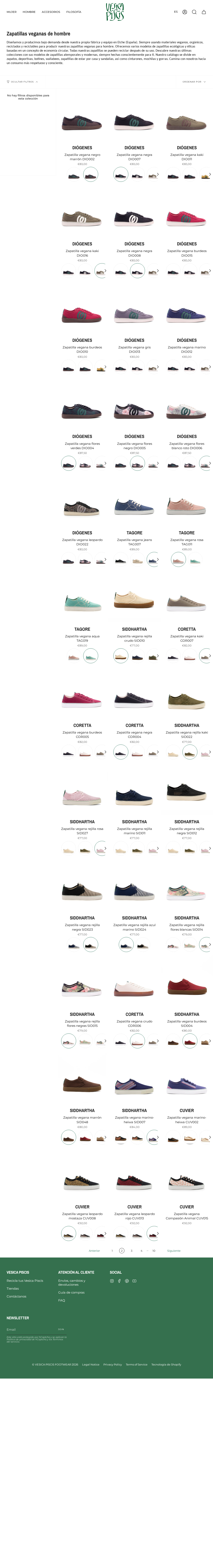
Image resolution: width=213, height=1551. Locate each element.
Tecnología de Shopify (166, 1364)
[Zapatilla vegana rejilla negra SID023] (82, 885)
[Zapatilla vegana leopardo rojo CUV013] (134, 1174)
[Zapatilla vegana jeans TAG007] (134, 500)
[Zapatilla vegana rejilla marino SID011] (134, 788)
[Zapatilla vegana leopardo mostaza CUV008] (82, 1174)
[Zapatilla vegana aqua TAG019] (82, 596)
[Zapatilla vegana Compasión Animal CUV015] (187, 1174)
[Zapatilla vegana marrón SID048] (82, 1077)
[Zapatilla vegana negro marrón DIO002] (82, 115)
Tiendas (13, 1288)
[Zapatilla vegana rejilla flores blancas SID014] (187, 885)
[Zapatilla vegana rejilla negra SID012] (187, 788)
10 (153, 1250)
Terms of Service (136, 1364)
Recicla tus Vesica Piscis (25, 1281)
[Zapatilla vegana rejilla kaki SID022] (187, 692)
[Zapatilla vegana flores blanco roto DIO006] (187, 403)
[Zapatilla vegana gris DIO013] (134, 307)
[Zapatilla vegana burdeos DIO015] (187, 211)
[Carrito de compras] (204, 12)
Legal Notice (90, 1364)
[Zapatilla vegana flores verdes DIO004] (82, 403)
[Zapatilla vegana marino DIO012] (187, 307)
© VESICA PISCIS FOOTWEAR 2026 (55, 1364)
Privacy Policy (112, 1364)
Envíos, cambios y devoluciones (71, 1283)
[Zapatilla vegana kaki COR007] (187, 596)
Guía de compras (71, 1292)
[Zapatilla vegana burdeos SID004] (187, 981)
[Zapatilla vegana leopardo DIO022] (82, 500)
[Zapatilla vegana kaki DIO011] (187, 115)
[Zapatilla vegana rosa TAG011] (187, 500)
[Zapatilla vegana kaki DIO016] (82, 211)
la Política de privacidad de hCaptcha (37, 1338)
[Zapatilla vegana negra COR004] (134, 692)
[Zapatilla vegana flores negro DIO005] (134, 403)
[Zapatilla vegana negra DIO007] (134, 115)
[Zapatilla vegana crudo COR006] (134, 981)
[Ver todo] (158, 174)
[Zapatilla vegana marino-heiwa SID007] (134, 1077)
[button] (12, 12)
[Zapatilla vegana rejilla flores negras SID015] (82, 981)
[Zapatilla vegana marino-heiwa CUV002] (187, 1077)
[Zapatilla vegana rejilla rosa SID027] (82, 788)
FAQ (61, 1300)
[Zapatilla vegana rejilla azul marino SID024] (134, 885)
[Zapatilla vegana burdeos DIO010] (82, 307)
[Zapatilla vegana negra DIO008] (134, 211)
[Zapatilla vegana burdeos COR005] (82, 692)
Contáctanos (16, 1296)
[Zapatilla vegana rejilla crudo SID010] (134, 596)
